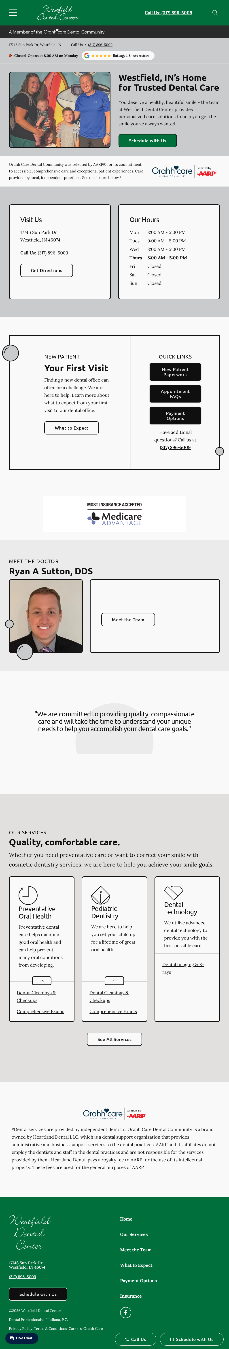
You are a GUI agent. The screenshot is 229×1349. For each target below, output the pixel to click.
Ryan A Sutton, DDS (51, 571)
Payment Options (175, 415)
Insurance (131, 1296)
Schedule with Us (147, 140)
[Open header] (14, 13)
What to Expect (71, 428)
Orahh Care (93, 1328)
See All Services (115, 1039)
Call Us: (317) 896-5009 (168, 12)
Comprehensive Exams (40, 1011)
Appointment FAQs (175, 393)
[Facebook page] (125, 1312)
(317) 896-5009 (100, 44)
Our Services (134, 1234)
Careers (75, 1328)
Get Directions (46, 270)
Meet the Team (128, 619)
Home (126, 1219)
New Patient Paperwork (175, 371)
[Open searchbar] (215, 13)
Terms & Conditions (50, 1328)
